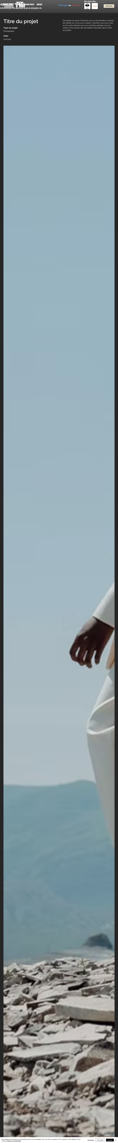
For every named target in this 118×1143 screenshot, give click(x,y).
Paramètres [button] (91, 1140)
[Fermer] (116, 1140)
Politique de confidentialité (14, 1141)
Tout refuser (100, 1140)
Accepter (110, 1140)
